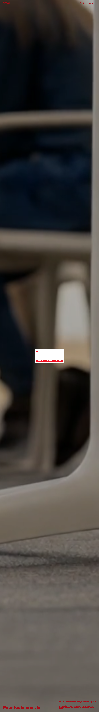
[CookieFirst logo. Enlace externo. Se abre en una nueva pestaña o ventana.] (36, 350)
